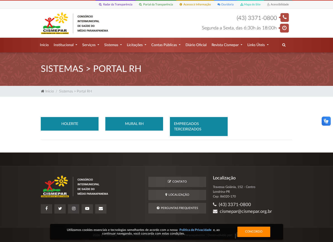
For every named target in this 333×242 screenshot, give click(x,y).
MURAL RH (134, 124)
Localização (178, 194)
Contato (179, 181)
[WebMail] (100, 209)
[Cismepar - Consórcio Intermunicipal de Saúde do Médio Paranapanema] (75, 23)
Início (44, 45)
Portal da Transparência (157, 4)
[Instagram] (73, 209)
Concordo (253, 231)
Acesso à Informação (196, 4)
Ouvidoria (227, 4)
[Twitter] (60, 209)
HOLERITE (69, 124)
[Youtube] (87, 209)
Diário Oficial (196, 45)
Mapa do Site (252, 4)
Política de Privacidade (195, 230)
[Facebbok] (46, 209)
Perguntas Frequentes (178, 208)
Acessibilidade (279, 4)
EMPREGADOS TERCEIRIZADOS (187, 126)
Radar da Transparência (117, 4)
